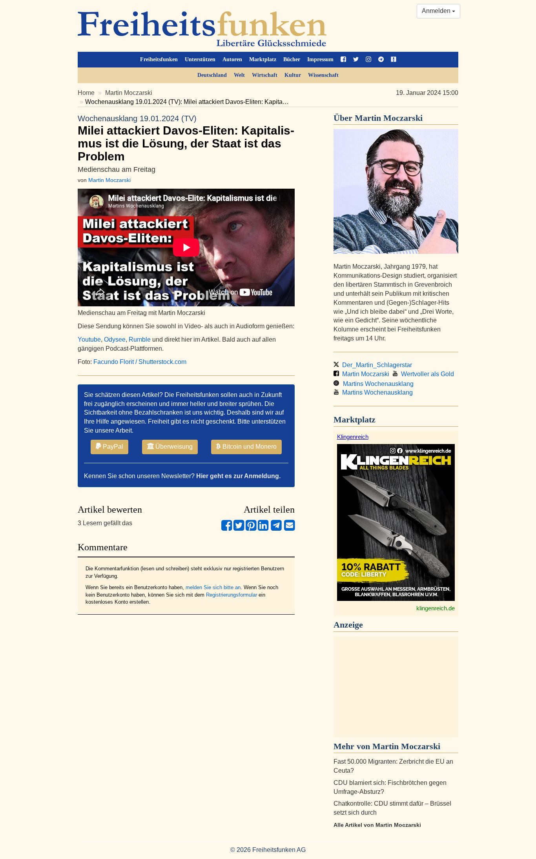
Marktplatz (262, 59)
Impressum (320, 59)
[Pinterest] (251, 528)
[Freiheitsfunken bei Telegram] (381, 59)
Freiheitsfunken (159, 59)
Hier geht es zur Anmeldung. (238, 476)
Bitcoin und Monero (249, 446)
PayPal (112, 446)
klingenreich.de (435, 608)
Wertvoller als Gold (426, 374)
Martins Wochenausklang (377, 383)
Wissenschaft (323, 75)
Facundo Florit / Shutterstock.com (139, 362)
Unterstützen (200, 59)
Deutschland (212, 75)
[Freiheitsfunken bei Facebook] (343, 59)
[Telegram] (276, 528)
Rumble (140, 339)
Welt (239, 75)
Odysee (115, 339)
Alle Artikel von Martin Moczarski (377, 825)
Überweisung (173, 446)
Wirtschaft (264, 75)
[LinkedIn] (263, 528)
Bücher (291, 59)
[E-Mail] (289, 528)
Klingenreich (352, 436)
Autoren (232, 59)
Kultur (292, 75)
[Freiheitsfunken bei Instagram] (368, 59)
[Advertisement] (396, 687)
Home (86, 92)
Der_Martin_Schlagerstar (375, 365)
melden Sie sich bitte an (213, 587)
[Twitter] (238, 528)
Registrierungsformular (231, 595)
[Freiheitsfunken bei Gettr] (393, 59)
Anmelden (437, 10)
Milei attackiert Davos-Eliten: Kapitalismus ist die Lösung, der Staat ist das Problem (186, 138)
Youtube (89, 339)
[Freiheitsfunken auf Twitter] (356, 59)
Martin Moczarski (128, 92)
